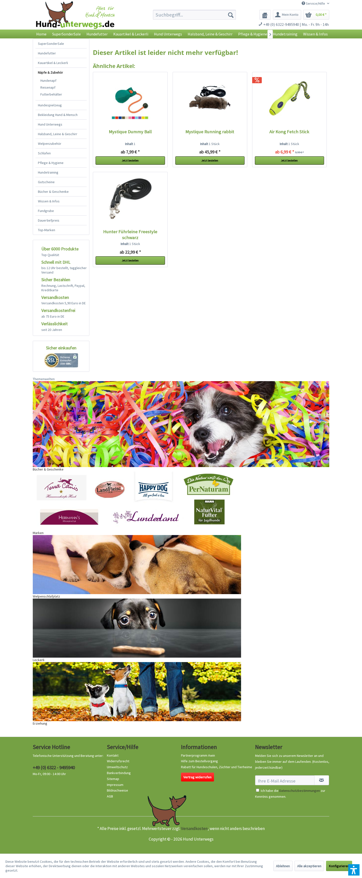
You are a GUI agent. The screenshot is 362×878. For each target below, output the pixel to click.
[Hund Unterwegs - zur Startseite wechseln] (75, 19)
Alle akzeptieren (309, 866)
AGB (110, 796)
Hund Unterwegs (50, 124)
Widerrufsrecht (118, 761)
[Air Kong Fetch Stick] (289, 99)
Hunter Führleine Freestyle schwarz (130, 234)
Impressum (115, 784)
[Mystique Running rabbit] (210, 99)
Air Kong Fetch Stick (289, 131)
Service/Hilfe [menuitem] (315, 3)
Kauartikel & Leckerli (53, 63)
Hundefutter (47, 53)
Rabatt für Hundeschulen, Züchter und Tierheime (216, 767)
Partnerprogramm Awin (198, 755)
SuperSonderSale (51, 43)
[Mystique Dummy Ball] (130, 99)
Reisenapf (47, 87)
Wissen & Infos (49, 201)
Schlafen (44, 153)
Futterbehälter (51, 94)
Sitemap (113, 779)
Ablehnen (283, 866)
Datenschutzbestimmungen (299, 790)
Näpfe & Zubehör (50, 72)
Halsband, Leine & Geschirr (57, 134)
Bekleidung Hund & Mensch (58, 115)
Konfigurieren (339, 866)
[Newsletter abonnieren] (321, 780)
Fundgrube (46, 211)
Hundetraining (48, 172)
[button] (354, 870)
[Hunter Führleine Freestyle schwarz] (130, 199)
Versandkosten (194, 828)
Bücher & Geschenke (53, 191)
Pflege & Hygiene (51, 163)
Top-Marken (46, 230)
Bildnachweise (117, 790)
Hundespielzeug (50, 105)
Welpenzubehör (49, 143)
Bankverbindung (119, 773)
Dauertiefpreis (48, 220)
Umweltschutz (117, 767)
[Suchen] (231, 15)
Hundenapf (48, 80)
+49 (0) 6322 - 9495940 (54, 767)
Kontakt (112, 755)
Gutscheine (46, 182)
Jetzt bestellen (130, 160)
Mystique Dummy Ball (130, 131)
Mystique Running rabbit (209, 131)
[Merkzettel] (265, 15)
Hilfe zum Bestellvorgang (199, 761)
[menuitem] (194, 15)
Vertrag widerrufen (197, 777)
